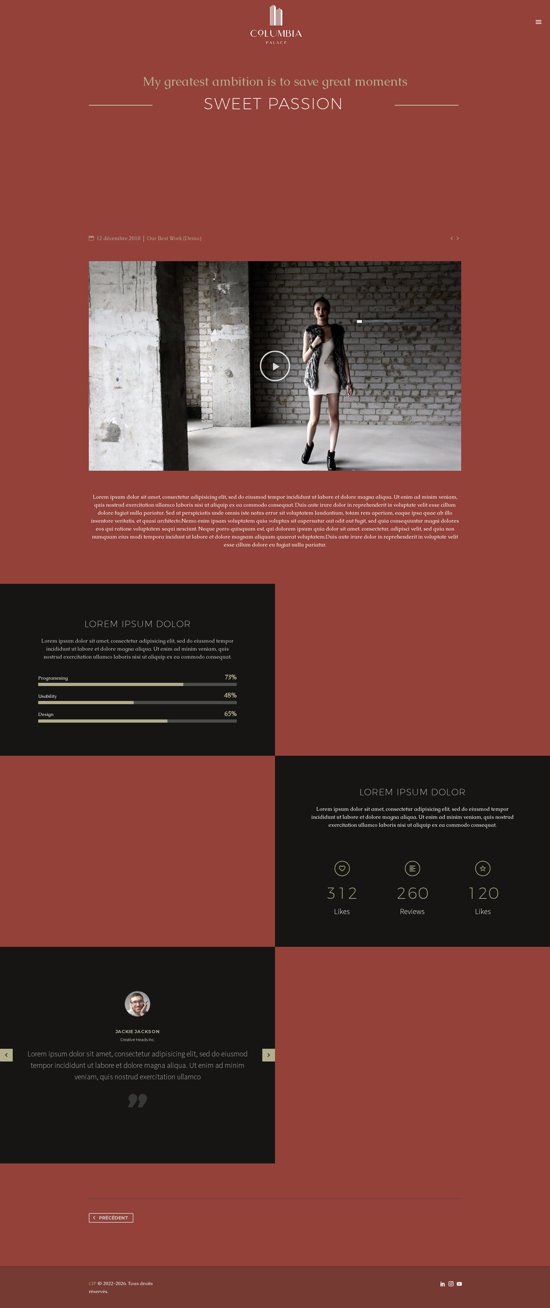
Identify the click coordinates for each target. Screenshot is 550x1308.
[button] (275, 366)
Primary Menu (538, 22)
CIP (92, 1283)
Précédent (113, 1218)
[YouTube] (459, 1283)
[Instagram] (451, 1283)
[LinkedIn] (442, 1283)
